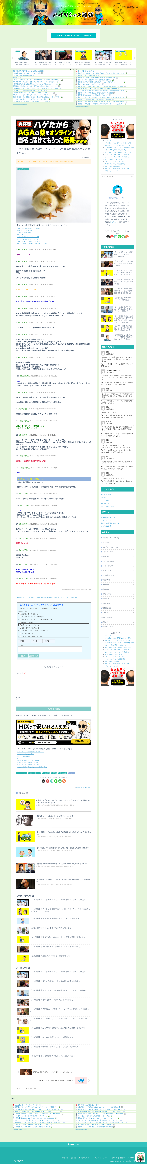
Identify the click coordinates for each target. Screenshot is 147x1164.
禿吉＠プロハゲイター (117, 198)
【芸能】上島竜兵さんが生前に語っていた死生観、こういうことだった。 (101, 104)
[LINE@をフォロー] (56, 781)
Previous (12, 58)
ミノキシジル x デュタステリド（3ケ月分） (28, 241)
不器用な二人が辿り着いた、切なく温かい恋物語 (28, 71)
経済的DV (16, 77)
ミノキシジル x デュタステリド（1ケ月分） (28, 239)
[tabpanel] (23, 57)
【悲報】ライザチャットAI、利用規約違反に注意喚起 (94, 99)
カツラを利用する (27, 633)
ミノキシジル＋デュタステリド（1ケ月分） (117, 154)
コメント (21, 673)
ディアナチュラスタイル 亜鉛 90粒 (115, 164)
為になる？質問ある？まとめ (110, 523)
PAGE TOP (74, 1144)
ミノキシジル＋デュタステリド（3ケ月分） (117, 157)
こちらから (114, 222)
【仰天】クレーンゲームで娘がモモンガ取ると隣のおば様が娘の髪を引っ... (101, 97)
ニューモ (72, 773)
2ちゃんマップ (105, 503)
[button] (132, 176)
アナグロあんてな (106, 500)
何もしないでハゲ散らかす (30, 628)
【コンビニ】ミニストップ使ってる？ (89, 84)
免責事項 (114, 1158)
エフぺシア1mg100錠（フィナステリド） (117, 150)
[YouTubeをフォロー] (47, 781)
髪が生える (63, 773)
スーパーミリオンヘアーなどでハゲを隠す (35, 631)
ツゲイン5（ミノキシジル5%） (25, 230)
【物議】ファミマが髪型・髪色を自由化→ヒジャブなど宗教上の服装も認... (101, 101)
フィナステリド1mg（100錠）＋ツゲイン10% (118, 152)
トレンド (32, 773)
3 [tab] (77, 70)
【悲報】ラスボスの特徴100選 (22, 75)
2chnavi (103, 497)
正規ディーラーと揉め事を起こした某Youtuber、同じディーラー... (34, 95)
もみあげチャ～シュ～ (108, 517)
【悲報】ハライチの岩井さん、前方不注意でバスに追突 (30, 101)
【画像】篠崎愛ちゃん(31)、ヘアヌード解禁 (27, 73)
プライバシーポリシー (102, 1158)
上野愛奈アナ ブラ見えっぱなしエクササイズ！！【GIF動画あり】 (34, 82)
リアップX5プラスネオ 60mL (113, 166)
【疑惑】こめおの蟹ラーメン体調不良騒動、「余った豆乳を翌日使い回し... (101, 73)
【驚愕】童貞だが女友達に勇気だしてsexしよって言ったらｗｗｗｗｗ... (35, 84)
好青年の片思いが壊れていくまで (88, 1105)
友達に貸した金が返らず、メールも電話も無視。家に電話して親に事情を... (36, 79)
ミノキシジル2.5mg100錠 (24, 232)
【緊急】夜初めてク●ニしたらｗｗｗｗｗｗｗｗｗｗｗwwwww (32, 92)
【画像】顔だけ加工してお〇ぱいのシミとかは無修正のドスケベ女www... (36, 88)
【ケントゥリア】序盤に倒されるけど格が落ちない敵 (94, 80)
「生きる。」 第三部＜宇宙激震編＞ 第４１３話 (29, 90)
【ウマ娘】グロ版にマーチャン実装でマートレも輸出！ (30, 99)
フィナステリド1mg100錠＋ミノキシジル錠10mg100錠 (32, 243)
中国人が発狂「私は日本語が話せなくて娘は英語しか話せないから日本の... (36, 97)
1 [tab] (71, 70)
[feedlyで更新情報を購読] (60, 781)
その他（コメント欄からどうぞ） (32, 636)
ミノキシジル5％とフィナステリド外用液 (28, 237)
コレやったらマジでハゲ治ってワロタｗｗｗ (74, 36)
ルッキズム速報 (106, 526)
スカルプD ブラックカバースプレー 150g (117, 168)
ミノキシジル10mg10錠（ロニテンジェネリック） (30, 228)
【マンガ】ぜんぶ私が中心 (86, 71)
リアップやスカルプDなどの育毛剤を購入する (36, 619)
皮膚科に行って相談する (29, 614)
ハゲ (39, 773)
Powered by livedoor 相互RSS (20, 104)
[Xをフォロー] (43, 781)
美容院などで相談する (28, 622)
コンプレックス (22, 773)
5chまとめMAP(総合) (107, 506)
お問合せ (123, 1158)
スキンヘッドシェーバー (112, 171)
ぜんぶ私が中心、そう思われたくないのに (28, 1105)
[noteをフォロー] (51, 781)
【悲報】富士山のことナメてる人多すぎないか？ (93, 95)
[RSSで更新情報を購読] (64, 781)
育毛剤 (55, 773)
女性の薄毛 (47, 773)
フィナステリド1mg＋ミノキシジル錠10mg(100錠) (119, 147)
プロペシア (20, 235)
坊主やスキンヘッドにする (30, 625)
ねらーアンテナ (106, 494)
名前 (18, 698)
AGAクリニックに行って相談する (32, 617)
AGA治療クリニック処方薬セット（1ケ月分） (118, 143)
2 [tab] (73, 70)
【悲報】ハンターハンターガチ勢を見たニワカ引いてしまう (96, 77)
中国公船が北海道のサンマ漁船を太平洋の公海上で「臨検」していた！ (35, 86)
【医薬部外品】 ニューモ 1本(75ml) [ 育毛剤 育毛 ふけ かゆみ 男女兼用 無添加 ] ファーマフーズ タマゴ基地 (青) (47, 597)
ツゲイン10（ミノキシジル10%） (114, 161)
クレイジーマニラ (106, 520)
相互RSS (131, 1158)
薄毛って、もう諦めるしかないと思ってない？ (77, 1158)
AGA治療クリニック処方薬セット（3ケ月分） (118, 145)
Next (135, 58)
